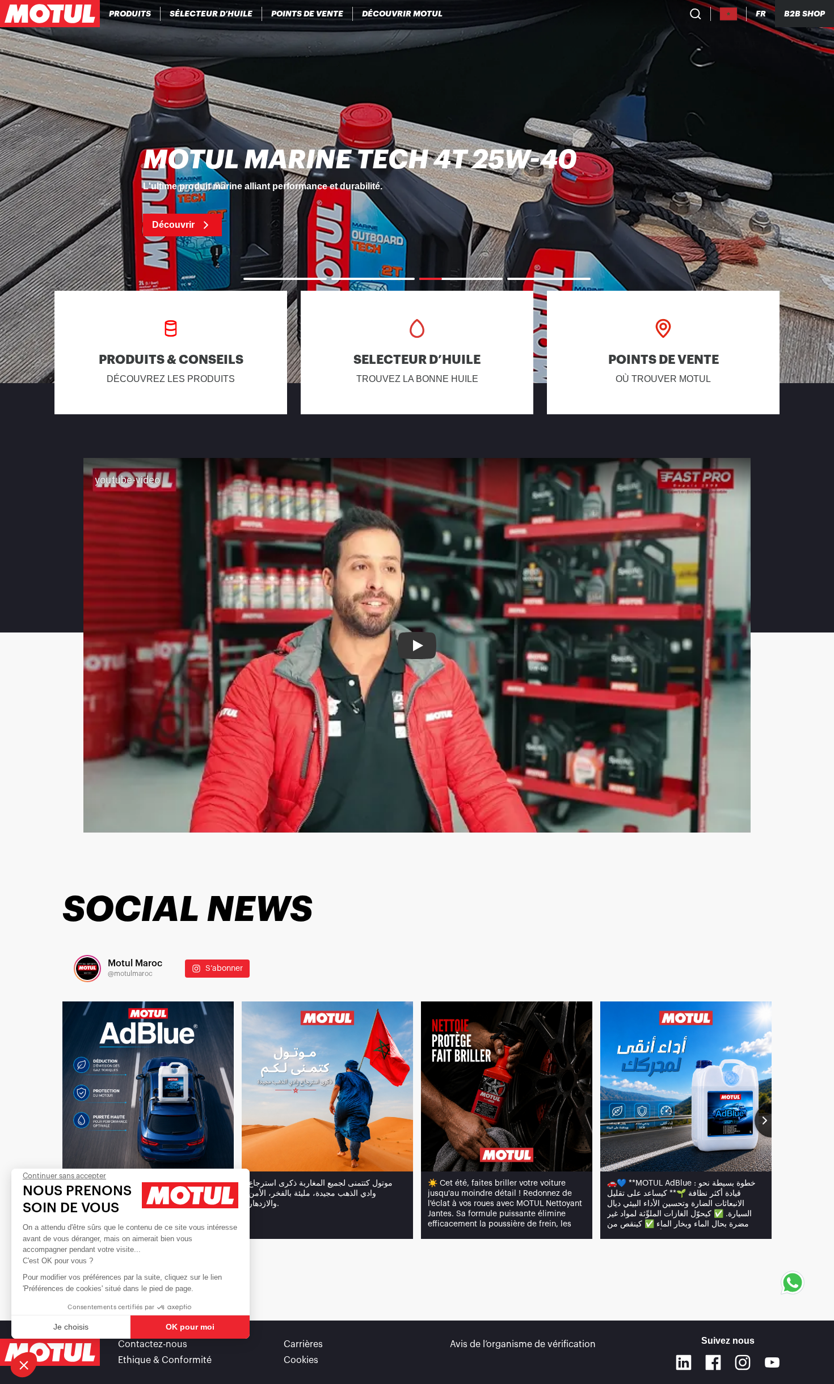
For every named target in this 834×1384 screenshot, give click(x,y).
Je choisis (71, 1326)
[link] (417, 192)
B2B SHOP (804, 14)
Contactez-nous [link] (152, 1344)
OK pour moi (190, 1326)
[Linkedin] (684, 1362)
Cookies (301, 1360)
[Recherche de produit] (695, 13)
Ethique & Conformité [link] (165, 1360)
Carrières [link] (303, 1344)
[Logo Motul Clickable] (50, 13)
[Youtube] (772, 1362)
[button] (23, 1364)
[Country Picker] (729, 13)
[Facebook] (713, 1362)
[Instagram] (743, 1362)
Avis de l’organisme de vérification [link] (523, 1344)
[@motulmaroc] (87, 968)
